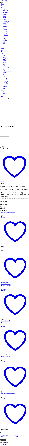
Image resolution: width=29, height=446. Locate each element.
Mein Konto (2, 48)
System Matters (4, 28)
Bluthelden (4, 38)
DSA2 (6, 31)
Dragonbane (4, 11)
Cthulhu (4, 45)
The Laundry (4, 43)
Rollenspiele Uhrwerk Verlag (14, 212)
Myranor (2, 5)
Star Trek (2, 6)
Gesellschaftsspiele (5, 40)
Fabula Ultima (5, 34)
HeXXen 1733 (6, 35)
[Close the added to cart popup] (6, 444)
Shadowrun (5, 25)
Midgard (4, 42)
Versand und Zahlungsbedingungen (4, 435)
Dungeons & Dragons (5, 39)
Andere (2, 7)
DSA (4, 76)
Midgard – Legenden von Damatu (8, 71)
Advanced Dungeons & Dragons (6, 44)
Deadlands (7, 83)
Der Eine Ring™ (5, 85)
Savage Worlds (6, 36)
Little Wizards (5, 20)
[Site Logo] (3, 0)
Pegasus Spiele (4, 23)
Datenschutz (16, 436)
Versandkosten (4, 289)
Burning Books (4, 19)
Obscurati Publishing (5, 26)
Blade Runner (5, 29)
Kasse (5, 444)
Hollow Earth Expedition (5, 12)
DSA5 (6, 33)
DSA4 (6, 32)
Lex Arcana (4, 59)
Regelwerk (2, 284)
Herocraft (4, 41)
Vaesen (2, 52)
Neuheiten (2, 3)
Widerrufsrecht (1, 436)
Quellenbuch (6, 212)
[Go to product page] (15, 247)
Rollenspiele (9, 212)
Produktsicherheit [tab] (3, 183)
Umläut (3, 64)
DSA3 (6, 78)
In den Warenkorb (2, 151)
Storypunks (4, 27)
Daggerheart (5, 24)
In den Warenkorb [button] (3, 217)
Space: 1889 (4, 16)
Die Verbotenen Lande (5, 10)
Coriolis (4, 9)
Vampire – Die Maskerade (7, 37)
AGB (0, 437)
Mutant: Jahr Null (5, 14)
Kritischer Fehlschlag (5, 22)
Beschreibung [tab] (2, 182)
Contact (4, 8)
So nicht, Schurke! (5, 15)
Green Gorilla (4, 66)
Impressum (16, 435)
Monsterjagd (4, 13)
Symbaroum (4, 17)
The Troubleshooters (6, 21)
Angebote (2, 4)
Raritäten (2, 90)
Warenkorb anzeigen (2, 444)
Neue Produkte (3, 212)
